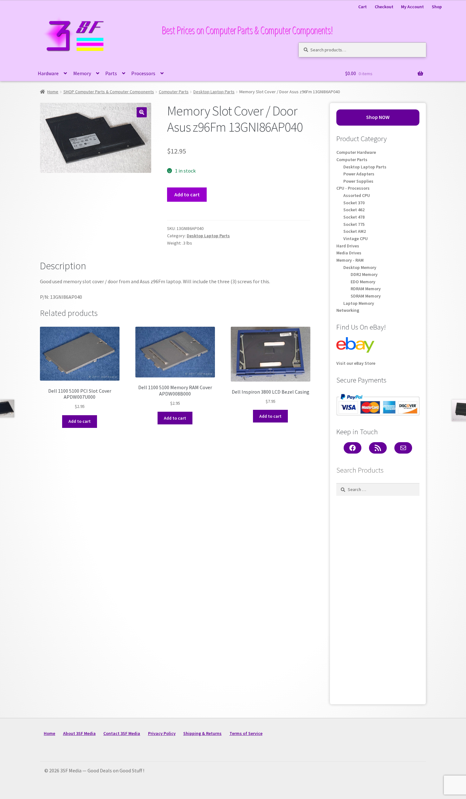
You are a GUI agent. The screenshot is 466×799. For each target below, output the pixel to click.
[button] (142, 112)
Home (52, 92)
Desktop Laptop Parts (214, 92)
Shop (437, 7)
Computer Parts (174, 92)
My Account (412, 7)
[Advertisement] (377, 598)
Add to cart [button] (79, 421)
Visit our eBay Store (355, 363)
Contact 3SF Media (121, 733)
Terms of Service (246, 733)
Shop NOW (378, 117)
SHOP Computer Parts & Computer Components (108, 92)
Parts (111, 73)
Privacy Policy (162, 733)
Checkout (384, 7)
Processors (143, 73)
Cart (362, 7)
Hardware (48, 73)
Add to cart (187, 194)
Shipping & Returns (202, 733)
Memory (82, 73)
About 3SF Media (79, 733)
